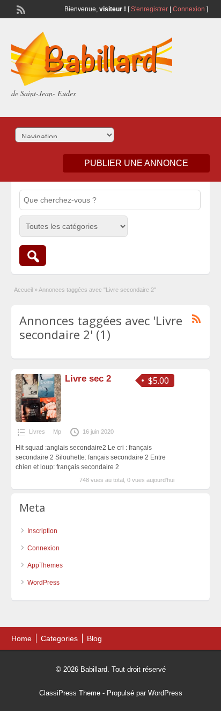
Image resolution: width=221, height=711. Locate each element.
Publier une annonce (136, 163)
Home (21, 638)
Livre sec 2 (88, 379)
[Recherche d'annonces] (32, 255)
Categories (59, 638)
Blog (94, 638)
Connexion (190, 9)
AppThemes (45, 565)
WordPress (43, 582)
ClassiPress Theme (69, 693)
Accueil (23, 289)
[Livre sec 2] (38, 419)
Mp (57, 431)
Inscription (42, 531)
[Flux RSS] (20, 8)
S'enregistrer (149, 9)
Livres (37, 431)
